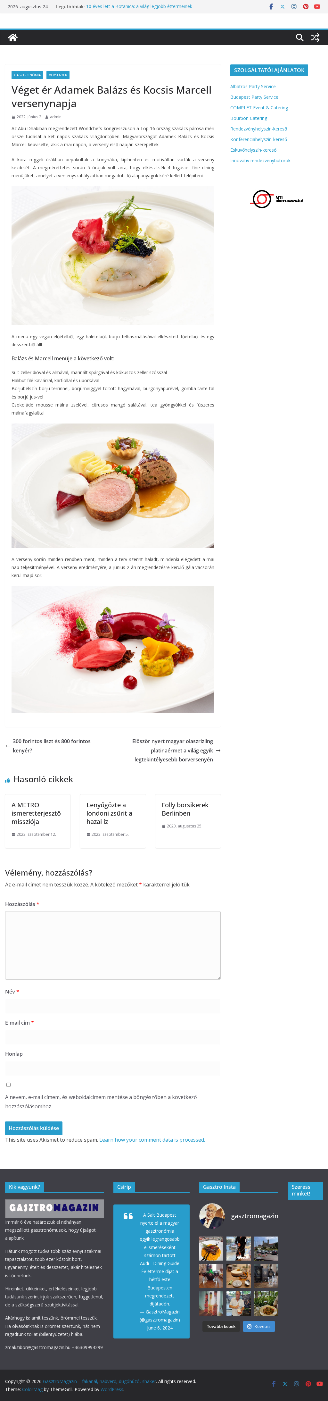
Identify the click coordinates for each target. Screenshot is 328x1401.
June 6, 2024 (160, 1328)
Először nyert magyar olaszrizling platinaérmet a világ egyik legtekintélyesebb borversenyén (172, 750)
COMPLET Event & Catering (259, 108)
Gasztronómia (27, 75)
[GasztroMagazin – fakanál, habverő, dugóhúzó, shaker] (12, 37)
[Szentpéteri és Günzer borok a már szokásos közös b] (238, 1303)
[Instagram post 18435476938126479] (238, 1249)
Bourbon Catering (248, 118)
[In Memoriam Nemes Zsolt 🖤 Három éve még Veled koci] (266, 1249)
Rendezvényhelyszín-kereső (258, 129)
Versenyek (58, 75)
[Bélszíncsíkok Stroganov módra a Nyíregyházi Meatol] (266, 1303)
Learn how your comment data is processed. (152, 1139)
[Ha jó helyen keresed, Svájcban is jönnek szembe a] (211, 1249)
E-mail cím (19, 1022)
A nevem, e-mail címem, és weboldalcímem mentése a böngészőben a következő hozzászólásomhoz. (101, 1102)
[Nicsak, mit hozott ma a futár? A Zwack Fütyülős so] (211, 1303)
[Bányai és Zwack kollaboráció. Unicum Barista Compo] (266, 1276)
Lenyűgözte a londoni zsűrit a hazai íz (109, 813)
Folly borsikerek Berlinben (185, 809)
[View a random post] (315, 37)
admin (56, 117)
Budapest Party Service (254, 97)
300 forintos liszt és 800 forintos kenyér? (52, 746)
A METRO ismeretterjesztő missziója (36, 813)
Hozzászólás (22, 904)
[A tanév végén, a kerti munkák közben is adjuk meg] (211, 1276)
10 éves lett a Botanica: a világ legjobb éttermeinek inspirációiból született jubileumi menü (139, 10)
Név (12, 991)
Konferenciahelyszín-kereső (258, 139)
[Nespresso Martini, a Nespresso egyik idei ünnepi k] (238, 1276)
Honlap (14, 1053)
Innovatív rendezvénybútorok (260, 160)
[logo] (54, 1203)
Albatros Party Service (253, 86)
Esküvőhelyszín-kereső (253, 150)
